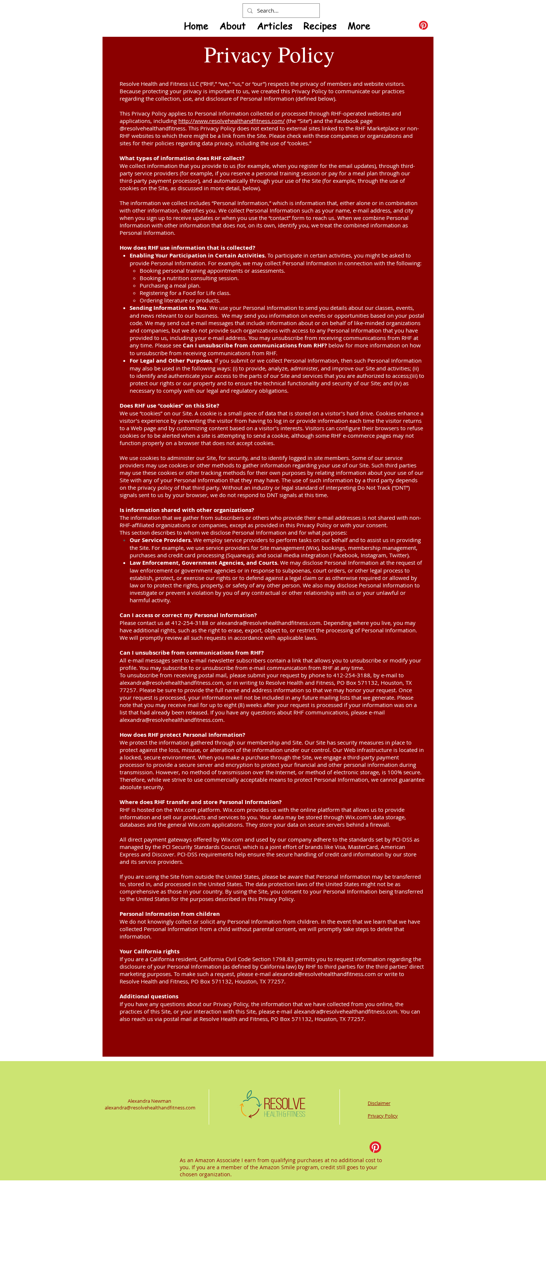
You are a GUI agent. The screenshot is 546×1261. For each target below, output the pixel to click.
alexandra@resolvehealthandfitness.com (269, 622)
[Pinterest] (423, 25)
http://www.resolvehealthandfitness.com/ (231, 120)
